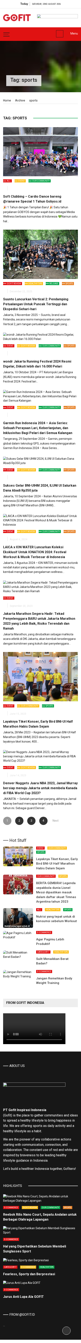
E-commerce (44, 932)
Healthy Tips (35, 283)
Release (53, 283)
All (9, 181)
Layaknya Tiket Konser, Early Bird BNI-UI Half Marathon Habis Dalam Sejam (57, 863)
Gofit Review (14, 283)
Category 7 (43, 952)
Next (56, 820)
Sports (69, 283)
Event (21, 181)
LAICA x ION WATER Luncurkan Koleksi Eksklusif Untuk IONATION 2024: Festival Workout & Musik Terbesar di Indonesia (34, 552)
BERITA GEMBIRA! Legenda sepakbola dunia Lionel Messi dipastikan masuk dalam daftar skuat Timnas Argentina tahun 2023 (56, 892)
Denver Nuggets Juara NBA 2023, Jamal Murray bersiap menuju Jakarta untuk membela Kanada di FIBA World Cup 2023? (40, 788)
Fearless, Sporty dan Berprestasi (29, 1274)
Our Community (41, 181)
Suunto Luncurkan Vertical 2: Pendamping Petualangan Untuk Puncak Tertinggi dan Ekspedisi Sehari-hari (35, 304)
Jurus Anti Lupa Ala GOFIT (23, 1297)
